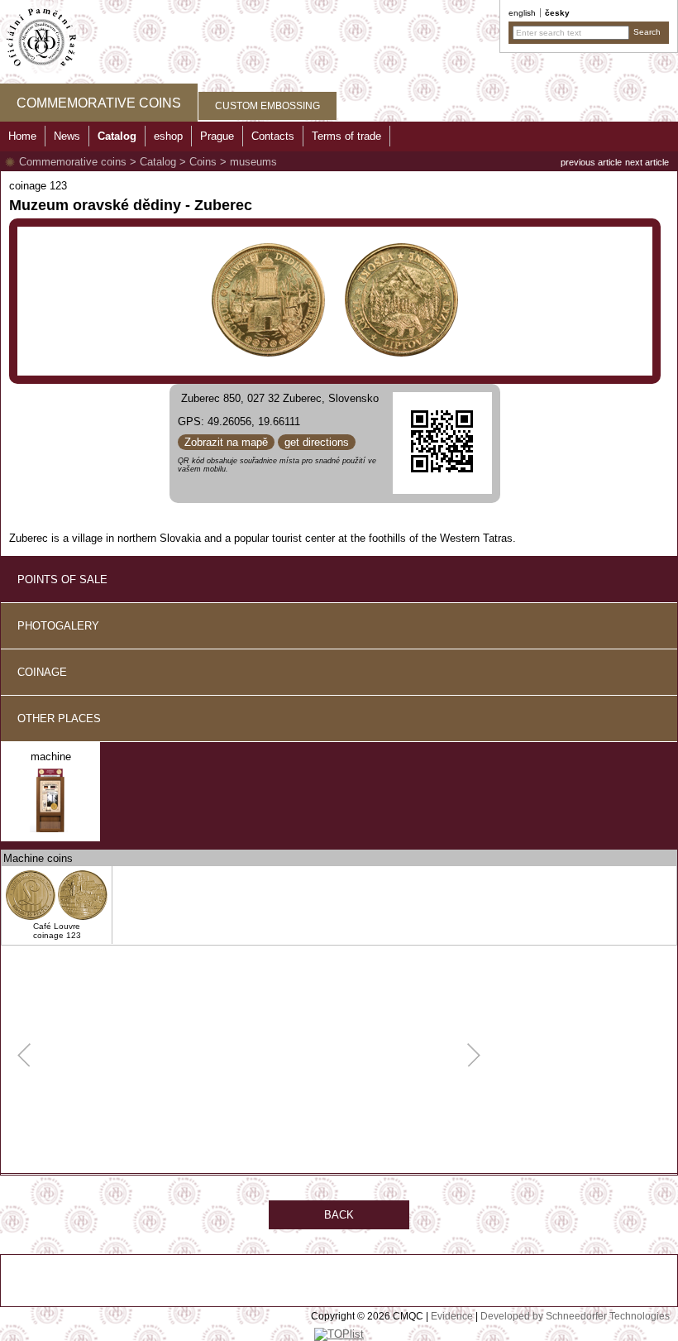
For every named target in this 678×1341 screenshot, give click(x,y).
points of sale (62, 579)
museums (253, 162)
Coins (203, 162)
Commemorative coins (73, 162)
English (522, 12)
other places (59, 718)
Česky (557, 12)
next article (647, 162)
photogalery (58, 626)
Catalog (158, 162)
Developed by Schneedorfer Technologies (575, 1316)
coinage (42, 672)
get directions (316, 442)
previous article (591, 162)
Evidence (452, 1316)
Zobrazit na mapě (226, 442)
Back (339, 1215)
